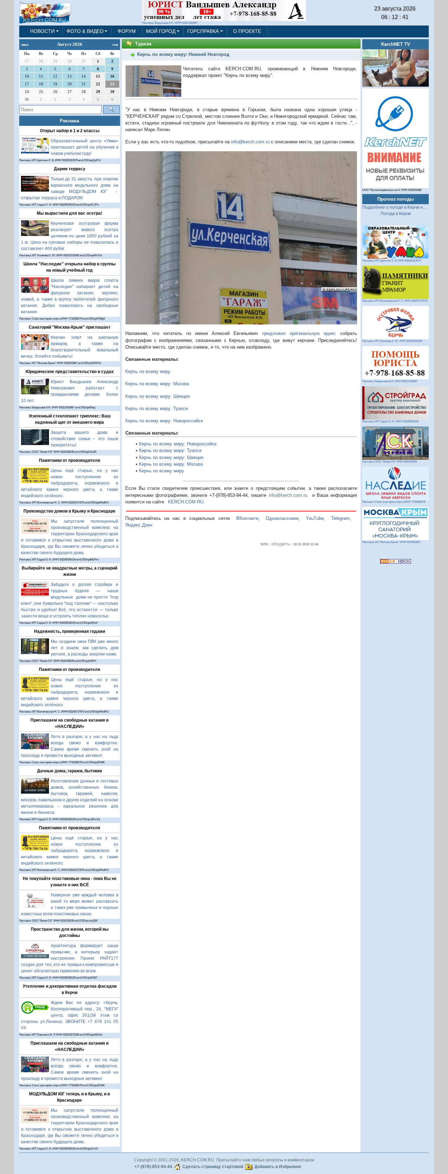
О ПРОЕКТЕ (247, 31)
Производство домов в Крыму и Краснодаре (69, 511)
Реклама (69, 120)
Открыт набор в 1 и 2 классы (69, 130)
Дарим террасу (69, 168)
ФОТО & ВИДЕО (85, 31)
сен (115, 44)
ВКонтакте (247, 518)
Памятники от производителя (69, 460)
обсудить (280, 544)
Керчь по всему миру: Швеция (157, 396)
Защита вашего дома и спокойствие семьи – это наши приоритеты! (84, 439)
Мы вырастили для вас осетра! (69, 213)
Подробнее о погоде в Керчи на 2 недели (403, 207)
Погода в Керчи (395, 213)
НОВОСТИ (42, 31)
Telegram (340, 518)
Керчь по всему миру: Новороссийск (164, 420)
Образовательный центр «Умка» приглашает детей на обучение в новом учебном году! (84, 147)
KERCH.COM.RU (185, 501)
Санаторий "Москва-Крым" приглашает (70, 327)
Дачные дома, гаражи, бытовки (69, 770)
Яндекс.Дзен (138, 525)
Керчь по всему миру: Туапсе (156, 408)
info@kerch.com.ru (250, 141)
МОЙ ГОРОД (160, 31)
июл (24, 44)
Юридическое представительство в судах (70, 371)
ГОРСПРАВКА (203, 31)
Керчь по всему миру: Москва (157, 383)
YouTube (315, 518)
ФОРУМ (127, 31)
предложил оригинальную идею (298, 333)
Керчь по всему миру (147, 371)
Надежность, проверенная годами (69, 631)
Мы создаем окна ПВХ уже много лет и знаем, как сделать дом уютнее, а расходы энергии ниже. (84, 648)
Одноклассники (282, 518)
